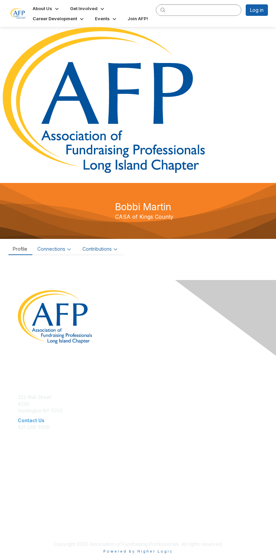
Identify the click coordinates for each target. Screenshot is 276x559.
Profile (20, 249)
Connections (51, 249)
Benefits (27, 481)
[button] (46, 8)
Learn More (30, 487)
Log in (257, 10)
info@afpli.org (33, 433)
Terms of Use (33, 527)
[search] (163, 9)
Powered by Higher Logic (138, 551)
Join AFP (27, 474)
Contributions (97, 249)
